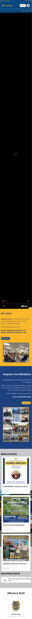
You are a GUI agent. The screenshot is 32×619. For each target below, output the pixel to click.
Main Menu (27, 10)
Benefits (23, 5)
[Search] (30, 308)
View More (6, 491)
